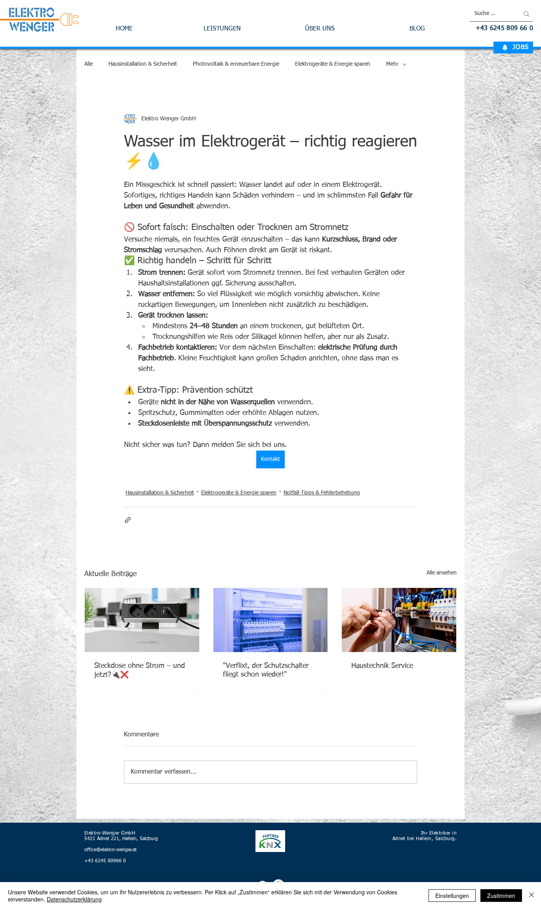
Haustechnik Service (382, 665)
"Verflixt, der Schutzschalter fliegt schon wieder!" (266, 670)
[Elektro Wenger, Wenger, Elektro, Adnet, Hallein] (399, 620)
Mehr (392, 64)
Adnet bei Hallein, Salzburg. (424, 839)
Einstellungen (452, 895)
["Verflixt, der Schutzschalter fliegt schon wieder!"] (270, 620)
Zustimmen (501, 895)
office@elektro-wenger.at (110, 850)
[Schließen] (531, 895)
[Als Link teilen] (127, 520)
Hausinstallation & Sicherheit (143, 64)
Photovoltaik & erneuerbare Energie (236, 64)
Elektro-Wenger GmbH (109, 833)
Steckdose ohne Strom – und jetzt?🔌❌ (139, 670)
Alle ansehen (442, 573)
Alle (88, 64)
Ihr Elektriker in (439, 833)
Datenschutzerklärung (74, 899)
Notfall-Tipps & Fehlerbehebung (322, 493)
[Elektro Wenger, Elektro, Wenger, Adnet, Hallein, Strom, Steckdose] (142, 620)
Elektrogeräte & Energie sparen (332, 64)
